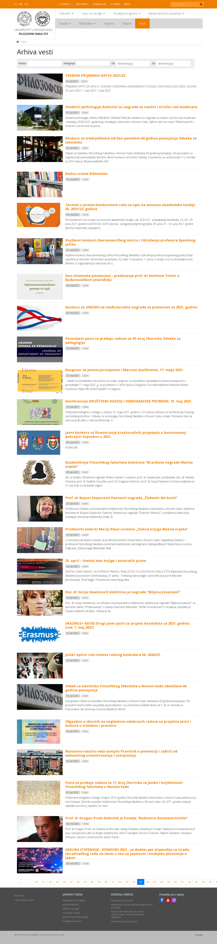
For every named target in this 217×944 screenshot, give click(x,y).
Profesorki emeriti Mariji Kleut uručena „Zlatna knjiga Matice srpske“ (126, 529)
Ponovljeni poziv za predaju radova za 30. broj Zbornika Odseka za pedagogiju (123, 340)
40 (175, 882)
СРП (15, 4)
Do (153, 63)
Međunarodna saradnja (165, 13)
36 (147, 882)
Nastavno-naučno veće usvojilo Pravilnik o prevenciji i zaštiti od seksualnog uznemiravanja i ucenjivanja (121, 753)
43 (196, 882)
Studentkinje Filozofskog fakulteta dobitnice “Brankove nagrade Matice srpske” (129, 464)
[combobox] (93, 63)
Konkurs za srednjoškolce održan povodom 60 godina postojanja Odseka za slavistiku (131, 140)
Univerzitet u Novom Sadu (33, 30)
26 (78, 882)
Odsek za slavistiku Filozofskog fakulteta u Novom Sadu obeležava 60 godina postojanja (125, 688)
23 (57, 882)
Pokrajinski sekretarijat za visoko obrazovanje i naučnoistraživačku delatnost (128, 914)
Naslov (22, 63)
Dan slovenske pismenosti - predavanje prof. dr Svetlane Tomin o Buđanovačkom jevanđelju (122, 277)
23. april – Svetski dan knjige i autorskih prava (105, 560)
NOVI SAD (19, 895)
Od (113, 63)
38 (161, 882)
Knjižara (109, 23)
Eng (27, 4)
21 (43, 882)
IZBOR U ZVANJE (71, 908)
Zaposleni (81, 4)
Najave (126, 23)
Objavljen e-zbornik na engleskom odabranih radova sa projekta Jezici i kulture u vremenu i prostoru (128, 723)
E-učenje (115, 4)
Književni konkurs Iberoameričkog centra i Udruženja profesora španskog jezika (130, 242)
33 (126, 882)
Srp (21, 4)
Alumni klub (99, 4)
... (30, 882)
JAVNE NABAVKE (71, 904)
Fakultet (64, 13)
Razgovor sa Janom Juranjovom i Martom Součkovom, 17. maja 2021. (124, 370)
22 (50, 882)
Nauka (63, 23)
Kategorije (69, 63)
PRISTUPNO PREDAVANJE (75, 917)
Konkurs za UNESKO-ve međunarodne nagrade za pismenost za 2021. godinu (131, 307)
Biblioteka (86, 23)
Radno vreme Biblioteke (86, 173)
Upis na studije (92, 13)
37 (154, 882)
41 (182, 882)
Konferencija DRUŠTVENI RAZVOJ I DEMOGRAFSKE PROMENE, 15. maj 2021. (128, 401)
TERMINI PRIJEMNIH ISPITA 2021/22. (95, 75)
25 (71, 882)
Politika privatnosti (72, 921)
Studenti (64, 4)
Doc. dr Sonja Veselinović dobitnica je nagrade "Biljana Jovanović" (122, 592)
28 (92, 882)
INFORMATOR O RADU (74, 900)
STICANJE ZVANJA (71, 912)
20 (36, 882)
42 (189, 882)
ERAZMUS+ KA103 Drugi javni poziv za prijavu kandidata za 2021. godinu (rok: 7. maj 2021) (127, 625)
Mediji (127, 4)
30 (106, 882)
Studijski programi (125, 13)
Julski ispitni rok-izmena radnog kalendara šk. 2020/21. (113, 654)
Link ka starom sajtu (24, 899)
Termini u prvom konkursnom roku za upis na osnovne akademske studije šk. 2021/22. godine (130, 206)
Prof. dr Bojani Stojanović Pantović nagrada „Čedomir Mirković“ (121, 497)
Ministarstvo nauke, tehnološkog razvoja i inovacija (132, 906)
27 (85, 882)
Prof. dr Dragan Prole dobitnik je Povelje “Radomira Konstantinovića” (126, 818)
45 (210, 882)
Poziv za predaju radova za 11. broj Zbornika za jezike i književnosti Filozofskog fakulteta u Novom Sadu (124, 784)
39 (168, 882)
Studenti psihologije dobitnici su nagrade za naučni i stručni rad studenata (131, 107)
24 (64, 882)
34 (133, 882)
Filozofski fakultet (33, 34)
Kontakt (199, 934)
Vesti (142, 23)
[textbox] (82, 63)
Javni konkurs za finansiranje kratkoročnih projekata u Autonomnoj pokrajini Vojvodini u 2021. (125, 434)
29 (99, 882)
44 (203, 882)
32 (120, 882)
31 (113, 882)
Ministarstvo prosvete (122, 900)
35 (140, 882)
